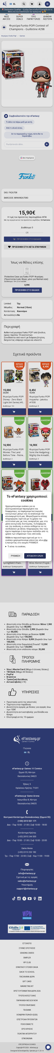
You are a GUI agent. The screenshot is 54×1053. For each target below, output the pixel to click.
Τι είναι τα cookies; (17, 546)
